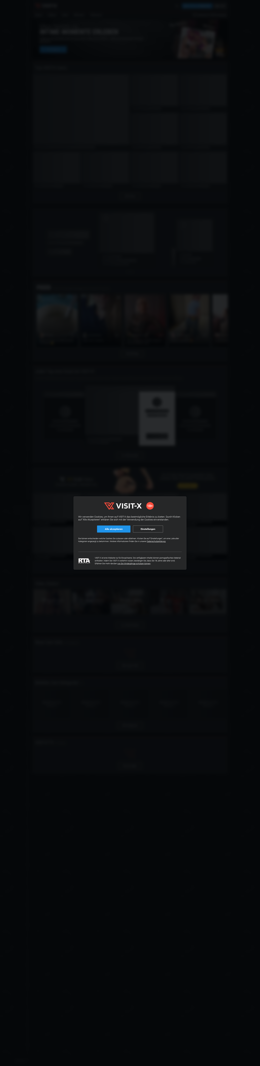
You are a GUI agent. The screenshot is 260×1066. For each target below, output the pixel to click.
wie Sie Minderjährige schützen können (133, 563)
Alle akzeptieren (114, 529)
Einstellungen (148, 529)
